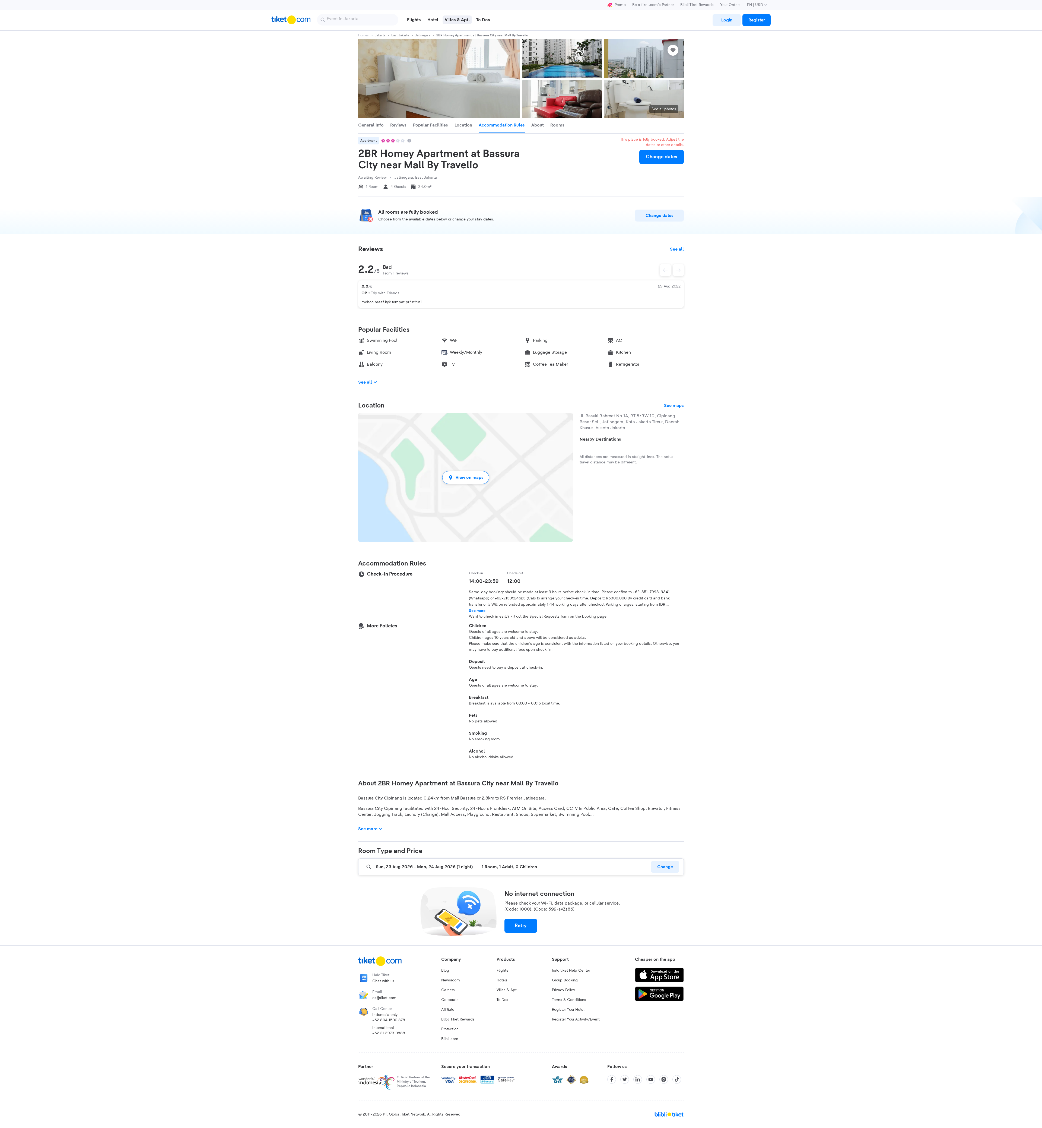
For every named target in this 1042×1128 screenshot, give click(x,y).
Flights (502, 970)
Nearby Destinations (600, 439)
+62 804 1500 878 (388, 1020)
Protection (450, 1029)
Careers (448, 990)
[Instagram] (663, 1079)
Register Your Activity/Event (576, 1019)
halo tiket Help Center (571, 970)
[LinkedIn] (637, 1079)
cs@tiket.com (384, 998)
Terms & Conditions (569, 999)
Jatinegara (422, 35)
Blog (445, 970)
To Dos (502, 999)
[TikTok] (676, 1079)
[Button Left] (665, 270)
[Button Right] (678, 270)
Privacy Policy (563, 990)
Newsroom (450, 980)
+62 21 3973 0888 (388, 1033)
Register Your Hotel (568, 1009)
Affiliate (447, 1009)
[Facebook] (611, 1079)
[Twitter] (624, 1079)
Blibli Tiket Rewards (697, 4)
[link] (727, 20)
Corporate (450, 999)
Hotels (502, 980)
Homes (363, 35)
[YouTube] (650, 1079)
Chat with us (383, 981)
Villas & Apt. (507, 990)
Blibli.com (449, 1039)
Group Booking (565, 980)
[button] (465, 477)
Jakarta (380, 35)
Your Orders (730, 4)
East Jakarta (400, 35)
